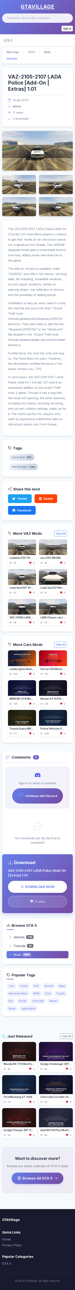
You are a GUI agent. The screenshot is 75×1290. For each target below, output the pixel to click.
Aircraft (49, 986)
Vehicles (22, 937)
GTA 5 (8, 40)
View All (60, 533)
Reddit (48, 498)
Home (6, 1239)
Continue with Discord (41, 796)
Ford (48, 993)
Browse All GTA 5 (37, 1178)
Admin (17, 106)
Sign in (67, 28)
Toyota (60, 993)
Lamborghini (28, 1008)
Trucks (24, 986)
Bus (11, 1000)
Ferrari (22, 1000)
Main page (13, 52)
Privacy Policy (12, 1245)
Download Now (39, 887)
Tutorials (22, 946)
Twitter (22, 498)
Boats (12, 1008)
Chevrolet (38, 1000)
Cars (11, 986)
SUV (36, 986)
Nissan (53, 1000)
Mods (47, 52)
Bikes (62, 986)
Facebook (24, 510)
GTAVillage (37, 7)
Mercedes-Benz (18, 993)
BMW (36, 993)
